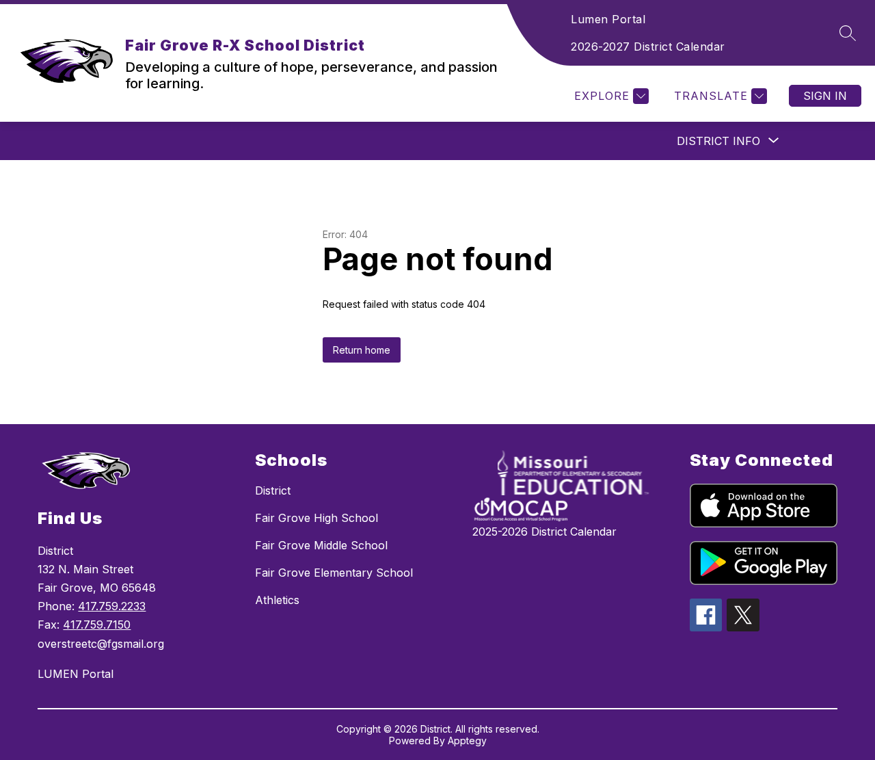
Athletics (277, 600)
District (273, 490)
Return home (361, 350)
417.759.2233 (112, 606)
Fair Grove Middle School (321, 545)
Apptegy (467, 740)
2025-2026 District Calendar (544, 531)
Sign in (825, 96)
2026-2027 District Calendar (648, 46)
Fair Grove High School (316, 518)
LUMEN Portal (75, 674)
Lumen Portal (608, 19)
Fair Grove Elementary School (334, 572)
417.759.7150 (97, 624)
